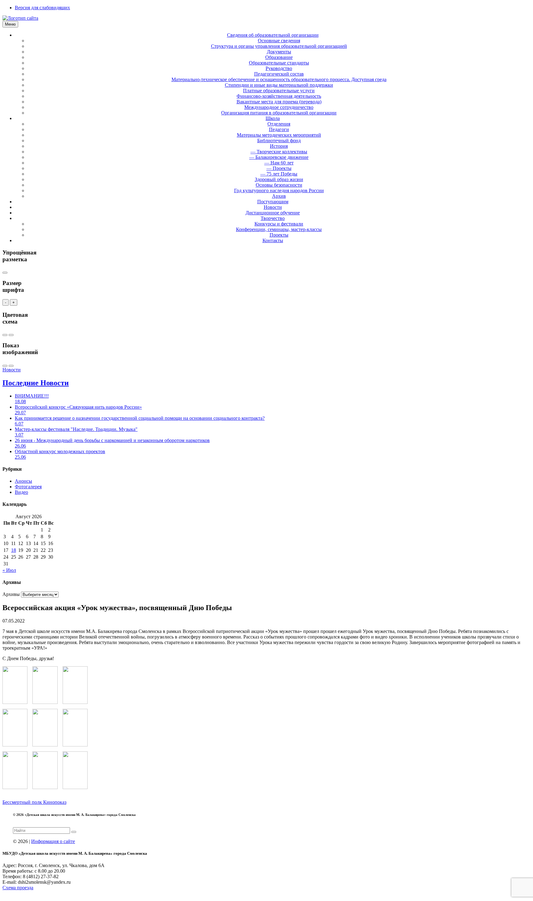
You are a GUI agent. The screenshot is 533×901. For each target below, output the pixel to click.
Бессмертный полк (22, 802)
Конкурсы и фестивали (278, 223)
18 (13, 550)
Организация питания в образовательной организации (279, 112)
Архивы (11, 594)
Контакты (272, 240)
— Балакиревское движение (278, 157)
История (279, 146)
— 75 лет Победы (278, 173)
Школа (273, 118)
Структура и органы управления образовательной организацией (279, 46)
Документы (279, 51)
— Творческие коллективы (278, 151)
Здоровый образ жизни (279, 179)
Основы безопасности (279, 185)
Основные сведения (279, 40)
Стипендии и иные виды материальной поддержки (279, 85)
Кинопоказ (54, 802)
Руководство (279, 68)
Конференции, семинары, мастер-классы (279, 229)
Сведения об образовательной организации (273, 35)
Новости (273, 207)
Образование (279, 57)
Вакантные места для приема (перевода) (279, 101)
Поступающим (272, 201)
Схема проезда (17, 887)
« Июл (9, 570)
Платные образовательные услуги (279, 90)
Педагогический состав (279, 73)
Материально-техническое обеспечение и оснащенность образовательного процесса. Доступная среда (278, 79)
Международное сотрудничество (278, 107)
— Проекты (278, 168)
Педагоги (279, 129)
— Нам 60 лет (279, 162)
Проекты (279, 235)
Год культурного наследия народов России (279, 190)
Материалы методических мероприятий (279, 135)
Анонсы (23, 481)
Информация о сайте (53, 841)
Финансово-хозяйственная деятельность (279, 96)
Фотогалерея (28, 486)
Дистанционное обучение (273, 212)
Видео (21, 492)
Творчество (273, 218)
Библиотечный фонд (279, 140)
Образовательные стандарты (279, 62)
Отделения (278, 123)
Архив (279, 196)
